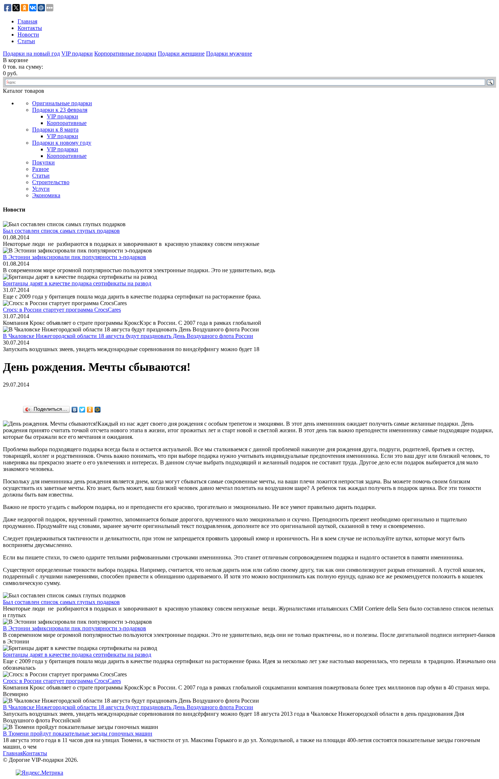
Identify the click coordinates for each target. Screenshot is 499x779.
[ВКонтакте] (75, 409)
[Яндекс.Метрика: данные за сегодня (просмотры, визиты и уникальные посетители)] (39, 773)
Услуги (41, 189)
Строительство (50, 182)
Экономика (46, 195)
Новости (28, 34)
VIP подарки (77, 53)
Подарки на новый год (31, 53)
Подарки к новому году (61, 143)
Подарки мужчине (229, 53)
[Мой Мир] (98, 409)
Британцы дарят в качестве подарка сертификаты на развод (77, 283)
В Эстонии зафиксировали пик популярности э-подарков (74, 257)
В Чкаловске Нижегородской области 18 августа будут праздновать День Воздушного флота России (128, 336)
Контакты (30, 28)
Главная (27, 21)
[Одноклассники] (90, 409)
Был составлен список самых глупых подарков (61, 231)
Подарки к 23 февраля (59, 110)
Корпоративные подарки (125, 53)
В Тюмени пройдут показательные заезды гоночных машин (77, 733)
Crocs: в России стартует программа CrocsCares (62, 310)
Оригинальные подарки (62, 103)
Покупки (43, 162)
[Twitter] (82, 409)
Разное (40, 169)
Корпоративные (67, 123)
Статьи (26, 41)
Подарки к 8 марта (55, 129)
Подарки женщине (181, 53)
